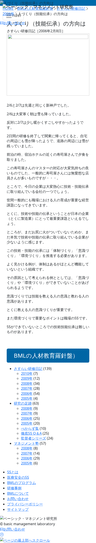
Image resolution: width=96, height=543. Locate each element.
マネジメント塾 (26, 443)
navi (16, 15)
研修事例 (14, 488)
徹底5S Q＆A (31, 433)
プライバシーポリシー (25, 504)
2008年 (27, 383)
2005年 (27, 398)
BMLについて (18, 493)
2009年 (27, 378)
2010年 (27, 373)
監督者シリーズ (33, 438)
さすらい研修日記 (28, 368)
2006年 (27, 393)
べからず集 (30, 428)
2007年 (27, 388)
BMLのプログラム (21, 482)
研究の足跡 (23, 403)
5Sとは (12, 472)
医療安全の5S (18, 477)
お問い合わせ (18, 498)
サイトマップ (18, 509)
